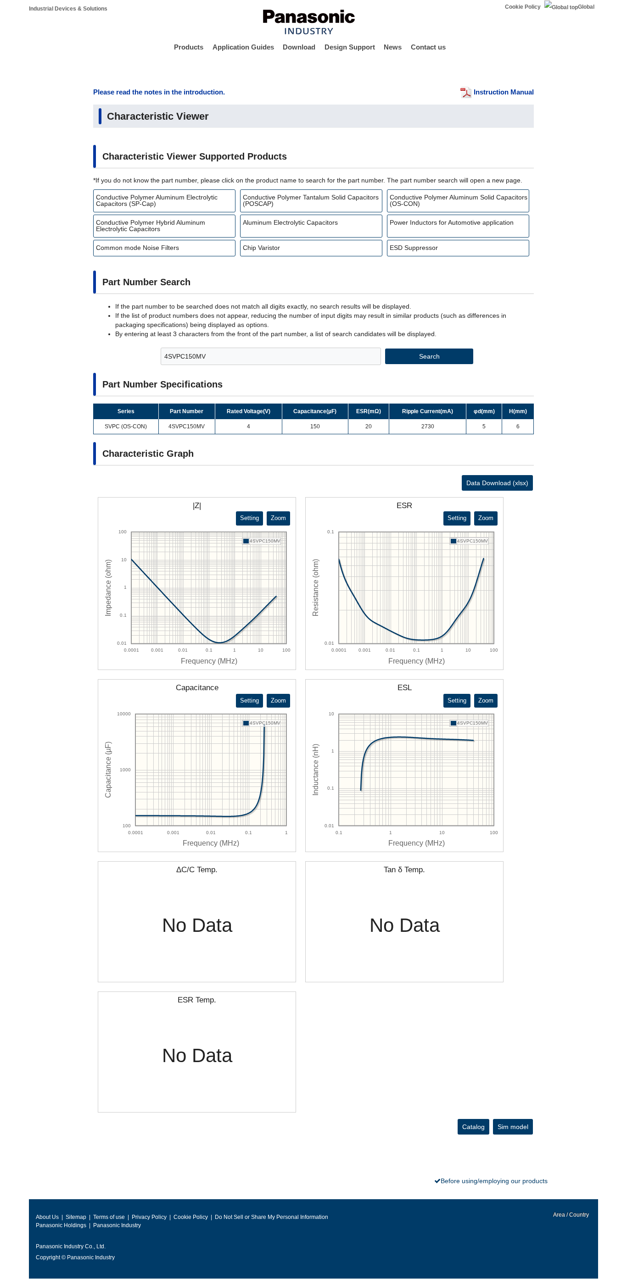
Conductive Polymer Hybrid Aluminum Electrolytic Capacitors (150, 226)
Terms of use (109, 1217)
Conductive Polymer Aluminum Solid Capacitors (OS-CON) (458, 200)
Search (429, 356)
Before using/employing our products (494, 1181)
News (393, 47)
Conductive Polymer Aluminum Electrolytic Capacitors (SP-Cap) (157, 200)
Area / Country (570, 1215)
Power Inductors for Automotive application (452, 222)
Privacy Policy (149, 1217)
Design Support (350, 47)
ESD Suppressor (414, 247)
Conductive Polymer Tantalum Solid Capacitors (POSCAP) (311, 200)
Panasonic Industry (117, 1225)
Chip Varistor (261, 247)
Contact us (428, 47)
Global (586, 7)
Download (299, 47)
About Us (47, 1217)
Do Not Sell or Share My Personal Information (271, 1217)
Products (188, 47)
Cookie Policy (523, 7)
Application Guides (243, 47)
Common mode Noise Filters (137, 247)
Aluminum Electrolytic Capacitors (290, 222)
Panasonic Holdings (61, 1225)
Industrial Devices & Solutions (68, 9)
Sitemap (76, 1217)
